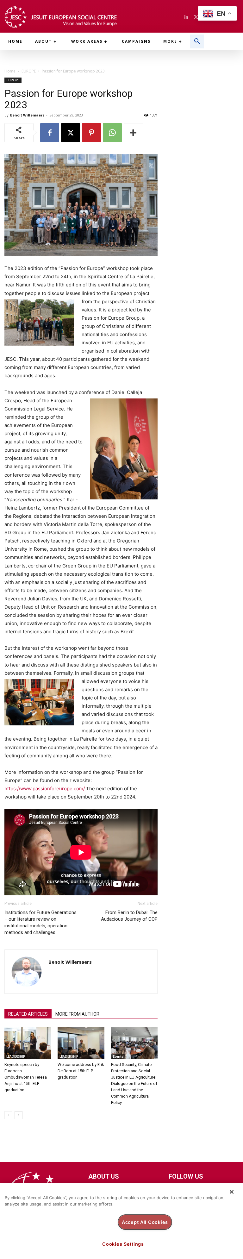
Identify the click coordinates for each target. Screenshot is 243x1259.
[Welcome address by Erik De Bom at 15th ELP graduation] (81, 1043)
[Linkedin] (186, 17)
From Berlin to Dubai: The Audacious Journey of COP (129, 916)
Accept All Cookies (145, 1222)
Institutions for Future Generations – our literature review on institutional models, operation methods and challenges (40, 922)
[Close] (232, 1192)
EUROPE (29, 71)
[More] (133, 132)
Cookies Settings (123, 1244)
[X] (70, 132)
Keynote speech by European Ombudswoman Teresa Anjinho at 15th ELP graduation (25, 1077)
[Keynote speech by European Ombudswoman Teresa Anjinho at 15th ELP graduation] (27, 1043)
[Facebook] (49, 132)
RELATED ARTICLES (28, 1014)
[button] (197, 41)
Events (118, 1056)
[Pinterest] (91, 132)
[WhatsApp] (112, 132)
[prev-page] (8, 1115)
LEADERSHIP (15, 1056)
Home (10, 71)
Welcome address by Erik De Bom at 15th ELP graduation (81, 1071)
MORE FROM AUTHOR (77, 1014)
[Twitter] (196, 17)
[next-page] (18, 1115)
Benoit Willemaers (27, 115)
